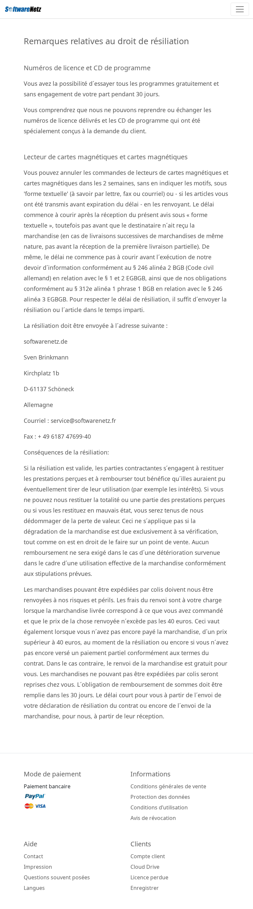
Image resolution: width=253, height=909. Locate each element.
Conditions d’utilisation (159, 807)
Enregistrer (144, 888)
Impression (38, 866)
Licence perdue (149, 877)
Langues (34, 888)
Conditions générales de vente (168, 786)
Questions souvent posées (57, 877)
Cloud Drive (144, 866)
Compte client (147, 856)
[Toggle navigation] (240, 9)
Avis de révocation (153, 818)
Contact (33, 856)
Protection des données (160, 796)
